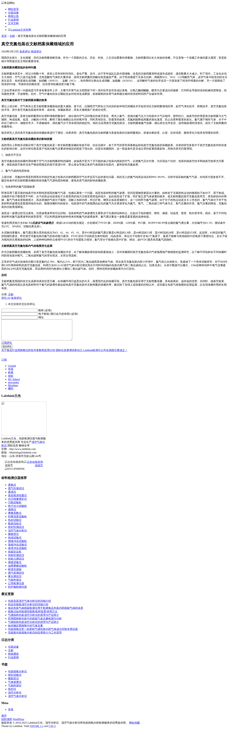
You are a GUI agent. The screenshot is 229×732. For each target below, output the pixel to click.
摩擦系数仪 (14, 513)
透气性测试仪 (16, 488)
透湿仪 (12, 491)
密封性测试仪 (16, 527)
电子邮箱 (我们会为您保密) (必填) (58, 313)
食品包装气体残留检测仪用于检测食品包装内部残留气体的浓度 (45, 608)
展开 (4, 715)
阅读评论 (36, 51)
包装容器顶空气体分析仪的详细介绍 (29, 601)
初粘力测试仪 (16, 558)
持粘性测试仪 (16, 555)
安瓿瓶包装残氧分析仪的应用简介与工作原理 (35, 632)
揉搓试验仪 (14, 562)
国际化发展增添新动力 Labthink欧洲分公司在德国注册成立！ (92, 350)
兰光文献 (13, 23)
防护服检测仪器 (17, 586)
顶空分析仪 (14, 692)
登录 (10, 709)
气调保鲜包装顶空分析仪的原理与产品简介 (33, 615)
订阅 (4, 359)
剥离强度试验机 (17, 516)
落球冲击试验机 (17, 548)
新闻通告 (13, 653)
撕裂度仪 (13, 534)
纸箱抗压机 (14, 551)
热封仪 (12, 689)
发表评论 (24, 51)
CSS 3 (52, 726)
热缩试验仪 (14, 537)
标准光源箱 (14, 569)
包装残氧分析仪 (17, 671)
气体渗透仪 (14, 682)
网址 (41, 317)
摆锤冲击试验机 (17, 541)
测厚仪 (12, 509)
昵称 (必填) (44, 310)
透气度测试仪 (16, 572)
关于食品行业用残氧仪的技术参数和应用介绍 (28, 350)
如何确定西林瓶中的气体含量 (25, 625)
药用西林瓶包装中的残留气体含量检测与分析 (35, 618)
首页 (4, 36)
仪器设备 (13, 12)
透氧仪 (12, 484)
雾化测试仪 (14, 576)
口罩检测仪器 (16, 583)
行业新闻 (13, 19)
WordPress (18, 719)
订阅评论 (6, 342)
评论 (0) (5, 297)
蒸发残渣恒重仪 (17, 495)
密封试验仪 (14, 675)
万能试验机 (14, 502)
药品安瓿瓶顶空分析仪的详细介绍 (28, 604)
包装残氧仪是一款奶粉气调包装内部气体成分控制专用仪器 (43, 629)
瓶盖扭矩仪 (14, 523)
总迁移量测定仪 (17, 498)
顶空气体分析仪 (17, 530)
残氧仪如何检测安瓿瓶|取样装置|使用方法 (32, 611)
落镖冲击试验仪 (17, 544)
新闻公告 (13, 16)
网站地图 (134, 722)
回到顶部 (6, 719)
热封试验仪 (14, 520)
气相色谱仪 (14, 579)
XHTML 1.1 (36, 726)
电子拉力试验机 (17, 506)
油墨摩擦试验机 (17, 565)
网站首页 (13, 9)
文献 (12, 36)
